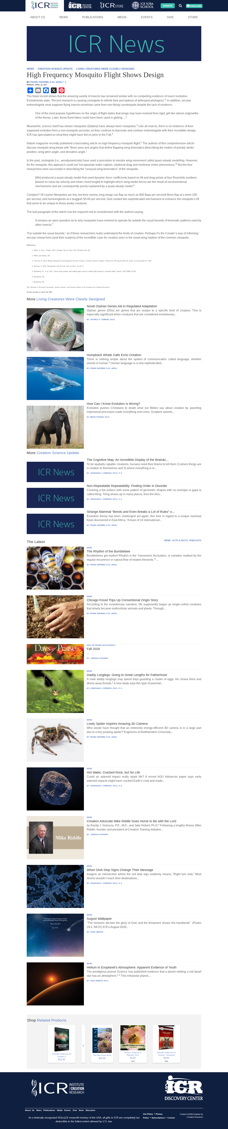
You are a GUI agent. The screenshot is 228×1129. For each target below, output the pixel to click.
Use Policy (148, 1114)
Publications (92, 17)
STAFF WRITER (96, 932)
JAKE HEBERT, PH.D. (99, 981)
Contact (171, 1118)
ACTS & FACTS (180, 540)
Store (193, 17)
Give (170, 17)
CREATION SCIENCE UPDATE (55, 68)
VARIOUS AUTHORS (99, 658)
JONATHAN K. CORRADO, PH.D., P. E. (106, 473)
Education (90, 1110)
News (63, 17)
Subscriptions (158, 1118)
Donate (167, 5)
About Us (37, 17)
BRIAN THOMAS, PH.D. (100, 417)
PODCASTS (195, 540)
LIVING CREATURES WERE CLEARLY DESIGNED (105, 68)
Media (122, 17)
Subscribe (195, 6)
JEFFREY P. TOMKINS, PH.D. (102, 320)
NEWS (30, 68)
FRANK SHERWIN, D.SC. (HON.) (103, 368)
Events (147, 17)
